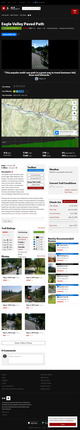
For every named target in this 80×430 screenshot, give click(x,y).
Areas (39, 28)
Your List (24, 95)
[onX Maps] (6, 399)
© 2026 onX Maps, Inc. (35, 427)
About (4, 374)
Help (3, 377)
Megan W (42, 78)
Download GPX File (35, 178)
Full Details (41, 228)
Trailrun (22, 2)
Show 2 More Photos (23, 343)
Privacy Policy (70, 420)
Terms (44, 427)
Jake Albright (53, 206)
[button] (3, 54)
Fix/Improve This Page (35, 188)
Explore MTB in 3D (9, 34)
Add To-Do (16, 95)
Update (71, 190)
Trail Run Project (46, 383)
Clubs (4, 383)
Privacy (49, 427)
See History (68, 192)
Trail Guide (5, 15)
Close (62, 424)
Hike (14, 2)
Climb (3, 2)
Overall (20, 249)
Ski (29, 2)
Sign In (74, 11)
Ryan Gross (53, 225)
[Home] (11, 8)
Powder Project (46, 386)
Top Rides (23, 15)
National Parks (45, 389)
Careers (4, 415)
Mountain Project (46, 374)
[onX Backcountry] (38, 2)
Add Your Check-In (70, 201)
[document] (62, 422)
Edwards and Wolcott (67, 28)
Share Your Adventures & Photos (12, 389)
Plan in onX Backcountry (35, 170)
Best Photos (14, 15)
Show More (7, 221)
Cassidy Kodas (54, 217)
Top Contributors (7, 386)
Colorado (21, 244)
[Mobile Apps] (29, 15)
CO (44, 28)
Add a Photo (41, 256)
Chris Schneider (54, 213)
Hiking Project (45, 380)
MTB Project (45, 377)
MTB (9, 2)
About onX (5, 412)
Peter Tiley (52, 209)
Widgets (5, 380)
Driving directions (35, 175)
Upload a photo (36, 184)
